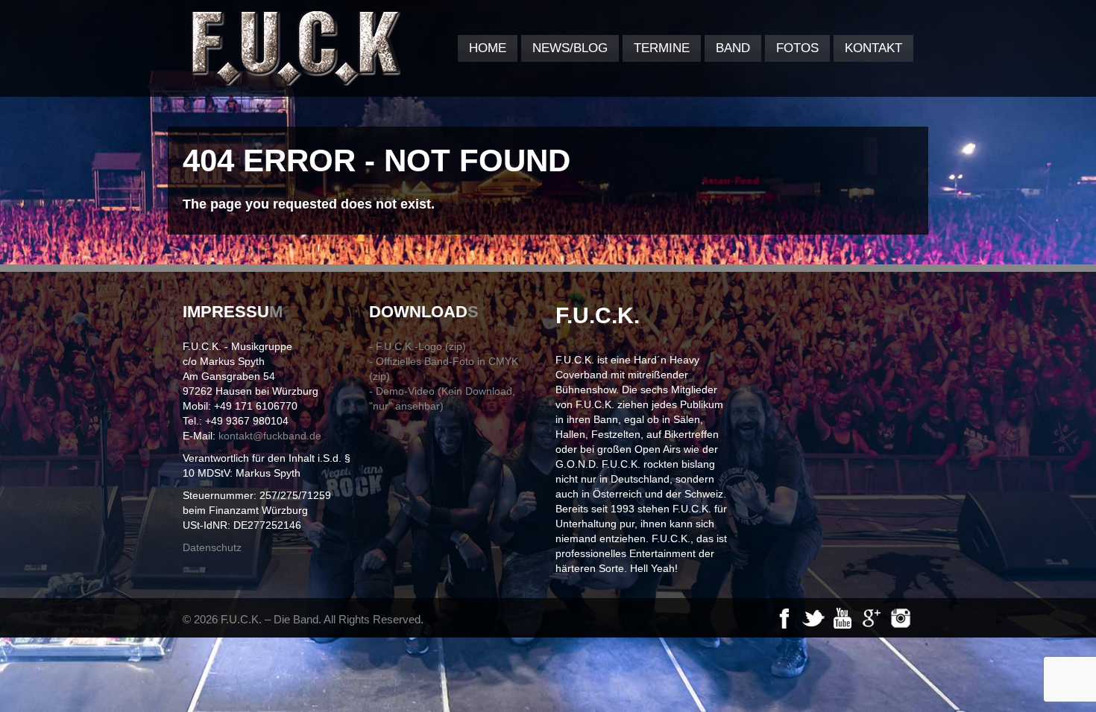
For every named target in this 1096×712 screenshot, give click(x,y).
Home (487, 48)
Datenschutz (212, 547)
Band (733, 48)
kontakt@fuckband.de (269, 436)
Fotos (797, 48)
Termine (662, 48)
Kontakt (873, 48)
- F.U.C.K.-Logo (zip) (417, 346)
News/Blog (570, 48)
